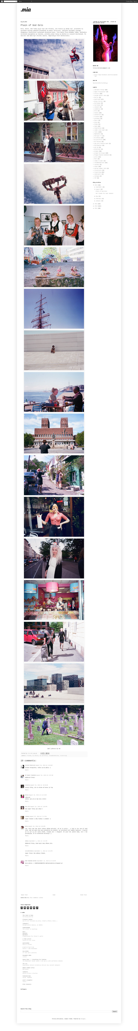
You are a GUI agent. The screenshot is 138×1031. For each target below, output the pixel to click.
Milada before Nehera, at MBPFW (32, 925)
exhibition (97, 114)
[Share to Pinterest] (48, 753)
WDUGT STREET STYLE (28, 968)
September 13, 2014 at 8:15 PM (46, 861)
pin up (96, 147)
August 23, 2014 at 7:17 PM (38, 816)
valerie (27, 785)
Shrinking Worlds (28, 916)
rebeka (27, 816)
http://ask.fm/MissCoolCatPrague (100, 83)
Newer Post (24, 895)
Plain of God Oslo (101, 191)
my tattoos (97, 141)
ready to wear (98, 161)
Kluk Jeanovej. (27, 984)
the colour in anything (30, 929)
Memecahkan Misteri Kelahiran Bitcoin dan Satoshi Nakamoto (41, 965)
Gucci (96, 120)
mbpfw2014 (97, 134)
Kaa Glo (27, 806)
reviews (96, 164)
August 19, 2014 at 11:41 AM (37, 795)
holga (96, 124)
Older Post (83, 895)
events (96, 113)
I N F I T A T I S (28, 947)
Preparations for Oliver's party (33, 936)
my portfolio (44, 755)
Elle (95, 111)
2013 (96, 204)
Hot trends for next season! (104, 193)
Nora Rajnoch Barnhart (25, 933)
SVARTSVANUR (26, 927)
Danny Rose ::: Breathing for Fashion (34, 959)
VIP (95, 178)
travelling (63, 755)
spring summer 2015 (100, 168)
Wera (26, 826)
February (99, 198)
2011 (96, 208)
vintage (96, 176)
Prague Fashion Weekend (101, 155)
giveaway (97, 118)
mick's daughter (27, 980)
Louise (25, 956)
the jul (25, 963)
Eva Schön (26, 951)
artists (96, 93)
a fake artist (27, 939)
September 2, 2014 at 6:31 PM (43, 851)
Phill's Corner (27, 944)
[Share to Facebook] (47, 753)
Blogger (83, 1019)
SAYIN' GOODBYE (27, 977)
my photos (35, 755)
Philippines (98, 145)
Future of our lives (29, 940)
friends (29, 755)
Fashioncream (27, 976)
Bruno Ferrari (98, 101)
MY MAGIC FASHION (30, 775)
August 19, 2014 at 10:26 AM (39, 785)
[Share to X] (45, 753)
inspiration (98, 128)
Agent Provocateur (100, 91)
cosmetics (97, 109)
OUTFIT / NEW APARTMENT (30, 948)
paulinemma (26, 943)
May (97, 196)
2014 (96, 185)
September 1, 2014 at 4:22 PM (38, 841)
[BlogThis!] (43, 753)
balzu (26, 795)
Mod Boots (26, 969)
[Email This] (41, 753)
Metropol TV (98, 136)
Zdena (26, 841)
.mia (26, 9)
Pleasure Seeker (27, 919)
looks (96, 132)
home (95, 126)
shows (96, 166)
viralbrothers (29, 851)
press (96, 157)
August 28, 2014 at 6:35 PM (36, 826)
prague (96, 151)
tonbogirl (26, 923)
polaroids (97, 149)
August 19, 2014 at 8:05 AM (44, 765)
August (98, 189)
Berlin (96, 97)
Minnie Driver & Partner (30, 973)
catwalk (96, 107)
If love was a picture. (30, 952)
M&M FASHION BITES (30, 861)
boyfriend (97, 99)
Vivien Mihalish (30, 765)
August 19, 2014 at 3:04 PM (38, 806)
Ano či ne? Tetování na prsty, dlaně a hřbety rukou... (40, 921)
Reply (26, 770)
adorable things (99, 89)
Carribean (97, 105)
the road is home (28, 915)
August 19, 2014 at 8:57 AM (44, 775)
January (98, 201)
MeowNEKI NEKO (27, 955)
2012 (96, 206)
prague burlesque (99, 153)
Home (54, 895)
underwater (97, 174)
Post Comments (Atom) (36, 897)
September (99, 187)
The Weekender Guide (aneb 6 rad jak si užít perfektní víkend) (43, 961)
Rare (95, 159)
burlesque (97, 103)
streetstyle (98, 170)
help (95, 122)
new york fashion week (101, 143)
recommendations (54, 755)
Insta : (25, 981)
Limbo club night (99, 130)
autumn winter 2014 (100, 95)
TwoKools (25, 972)
